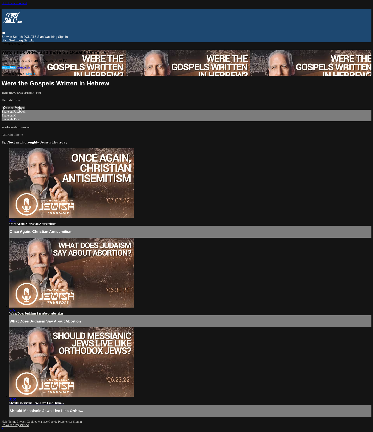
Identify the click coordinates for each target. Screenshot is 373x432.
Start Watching (47, 36)
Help (5, 421)
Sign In (29, 40)
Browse (7, 36)
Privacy (22, 421)
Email (21, 108)
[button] (3, 33)
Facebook (8, 108)
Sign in (63, 36)
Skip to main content (14, 3)
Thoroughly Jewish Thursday (18, 92)
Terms (12, 421)
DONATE (30, 36)
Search (18, 36)
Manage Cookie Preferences (55, 421)
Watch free (9, 67)
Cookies (32, 421)
